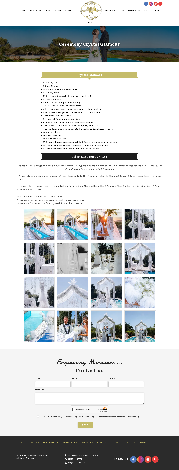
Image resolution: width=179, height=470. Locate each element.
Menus (33, 10)
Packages (110, 10)
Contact (142, 10)
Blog (90, 22)
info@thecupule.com (76, 463)
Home (24, 10)
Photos (121, 10)
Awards (132, 10)
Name (38, 378)
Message (39, 390)
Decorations (45, 10)
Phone (111, 378)
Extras (59, 10)
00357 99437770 (75, 459)
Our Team (155, 10)
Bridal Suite (71, 10)
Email (74, 378)
